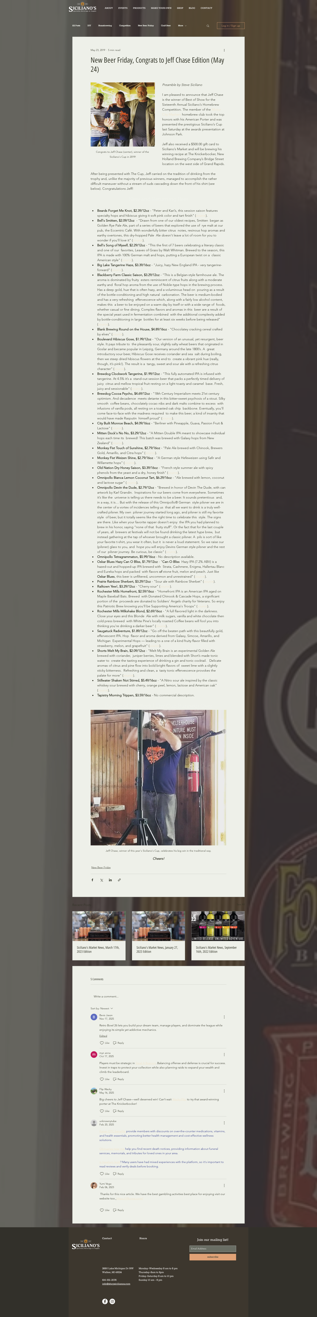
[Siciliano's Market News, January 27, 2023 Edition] (158, 926)
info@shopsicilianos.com (116, 1283)
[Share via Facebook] (92, 880)
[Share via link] (119, 880)
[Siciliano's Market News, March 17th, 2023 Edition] (98, 926)
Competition (125, 25)
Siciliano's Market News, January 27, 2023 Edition (157, 950)
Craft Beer (166, 25)
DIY (89, 25)
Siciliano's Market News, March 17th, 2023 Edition (98, 950)
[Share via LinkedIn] (110, 880)
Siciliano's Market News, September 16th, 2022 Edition (216, 950)
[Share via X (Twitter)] (101, 880)
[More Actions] (224, 1017)
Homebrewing (105, 25)
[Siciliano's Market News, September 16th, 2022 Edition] (218, 926)
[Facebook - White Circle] (105, 1301)
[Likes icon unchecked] (101, 1043)
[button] (139, 8)
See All (241, 904)
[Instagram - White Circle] (112, 1301)
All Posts (76, 25)
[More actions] (224, 50)
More (180, 25)
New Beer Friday (146, 25)
